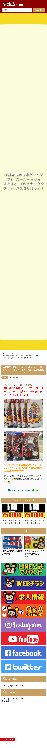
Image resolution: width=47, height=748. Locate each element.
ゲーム (5, 377)
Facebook (14, 490)
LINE (36, 490)
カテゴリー (6, 686)
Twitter (27, 490)
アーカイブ (6, 699)
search (38, 10)
